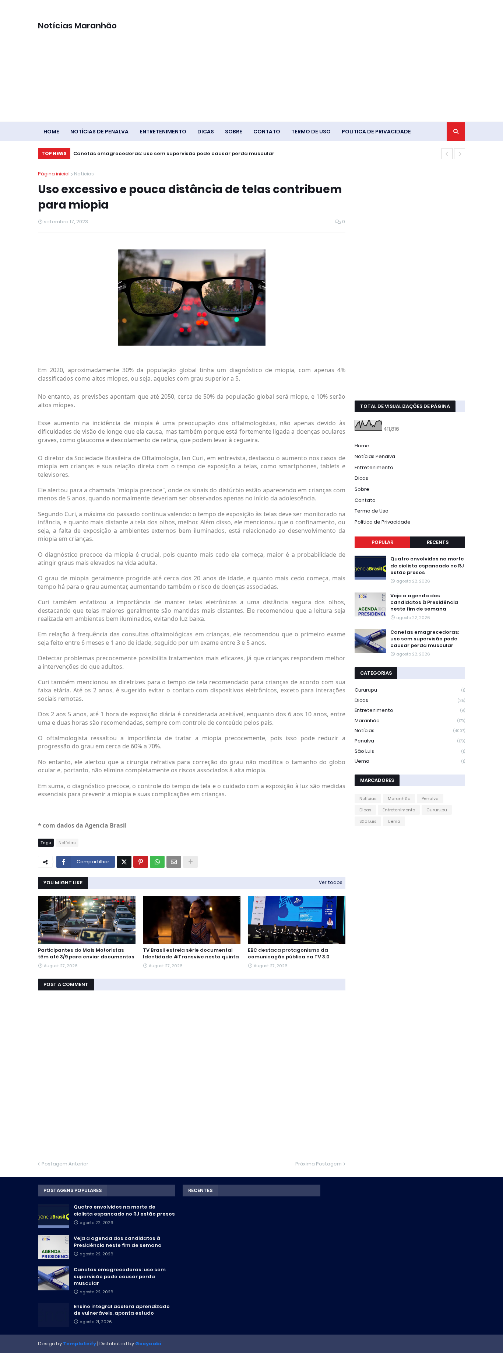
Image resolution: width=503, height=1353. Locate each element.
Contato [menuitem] (266, 131)
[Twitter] (124, 862)
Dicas (361, 478)
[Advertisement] (331, 60)
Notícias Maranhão (77, 25)
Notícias (84, 173)
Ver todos (330, 882)
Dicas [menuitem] (205, 131)
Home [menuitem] (51, 131)
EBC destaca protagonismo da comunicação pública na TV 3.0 (289, 953)
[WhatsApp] (157, 862)
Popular (382, 542)
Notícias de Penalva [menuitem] (99, 131)
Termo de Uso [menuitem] (311, 131)
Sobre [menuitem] (233, 131)
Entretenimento (374, 467)
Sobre (362, 489)
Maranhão (410, 720)
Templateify (79, 1343)
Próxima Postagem (318, 1163)
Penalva (410, 740)
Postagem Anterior (65, 1163)
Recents (438, 542)
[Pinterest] (140, 862)
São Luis (410, 751)
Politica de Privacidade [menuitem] (376, 131)
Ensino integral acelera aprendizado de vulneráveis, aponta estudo (122, 1310)
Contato (365, 500)
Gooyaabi (148, 1343)
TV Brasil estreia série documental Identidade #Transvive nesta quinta (191, 953)
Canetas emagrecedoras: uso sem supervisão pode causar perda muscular (173, 153)
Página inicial (54, 173)
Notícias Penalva (375, 456)
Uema (410, 761)
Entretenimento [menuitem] (163, 131)
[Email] (173, 862)
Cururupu (410, 689)
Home (362, 445)
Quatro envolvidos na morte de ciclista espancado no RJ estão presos (427, 566)
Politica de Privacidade (383, 521)
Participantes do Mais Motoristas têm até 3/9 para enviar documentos (86, 953)
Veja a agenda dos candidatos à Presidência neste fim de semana (424, 602)
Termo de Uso (371, 510)
